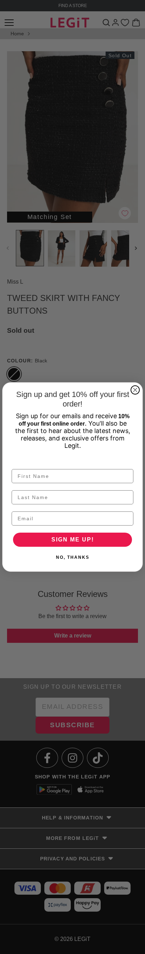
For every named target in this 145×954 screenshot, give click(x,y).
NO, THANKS (72, 557)
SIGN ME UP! (72, 540)
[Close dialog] (135, 390)
